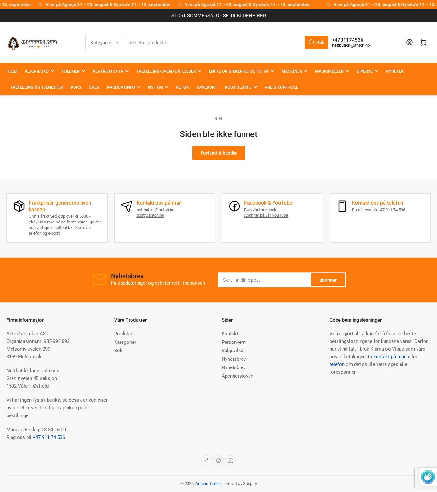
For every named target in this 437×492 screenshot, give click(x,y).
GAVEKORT (206, 87)
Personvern (234, 342)
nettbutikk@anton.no (351, 45)
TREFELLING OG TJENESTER (36, 87)
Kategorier (125, 342)
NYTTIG (155, 87)
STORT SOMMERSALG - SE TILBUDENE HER (218, 16)
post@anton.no (150, 215)
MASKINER (292, 71)
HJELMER (71, 71)
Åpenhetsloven (237, 376)
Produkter (124, 333)
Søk (118, 350)
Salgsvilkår (233, 350)
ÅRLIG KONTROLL (281, 87)
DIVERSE (365, 71)
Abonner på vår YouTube (266, 215)
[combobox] (226, 42)
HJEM (11, 71)
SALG (94, 87)
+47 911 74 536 (391, 209)
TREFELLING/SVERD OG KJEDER (166, 71)
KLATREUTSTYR (108, 71)
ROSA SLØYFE (238, 87)
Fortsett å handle (219, 153)
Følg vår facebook (260, 209)
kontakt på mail (390, 356)
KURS (76, 87)
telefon (337, 364)
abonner (328, 280)
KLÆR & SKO (37, 71)
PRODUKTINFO (121, 87)
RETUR (182, 87)
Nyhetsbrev (234, 359)
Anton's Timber (208, 483)
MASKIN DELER (329, 71)
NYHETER (395, 71)
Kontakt (230, 333)
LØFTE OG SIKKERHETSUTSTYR (238, 71)
